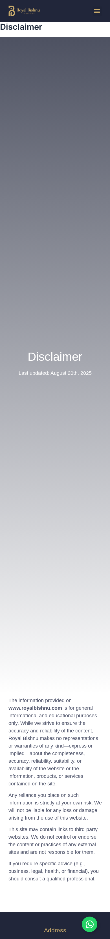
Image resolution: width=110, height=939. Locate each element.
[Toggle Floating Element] (89, 924)
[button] (97, 11)
